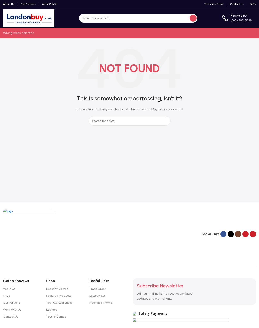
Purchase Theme (100, 302)
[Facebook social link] (223, 234)
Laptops (51, 309)
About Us (9, 289)
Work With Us (12, 309)
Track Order (97, 289)
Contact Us (10, 316)
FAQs (6, 296)
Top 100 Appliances (59, 302)
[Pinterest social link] (253, 234)
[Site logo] (28, 18)
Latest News (97, 296)
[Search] (193, 18)
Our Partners (11, 302)
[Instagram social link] (238, 234)
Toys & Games (56, 316)
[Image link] (28, 234)
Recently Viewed (57, 289)
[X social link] (231, 234)
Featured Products (58, 296)
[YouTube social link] (245, 234)
